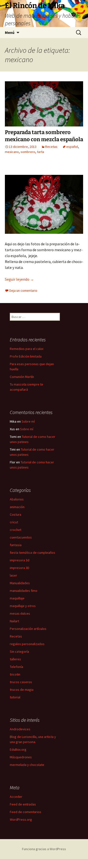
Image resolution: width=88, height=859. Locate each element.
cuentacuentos (21, 537)
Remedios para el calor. (27, 348)
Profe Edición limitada (26, 356)
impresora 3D (19, 568)
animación (17, 507)
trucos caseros (21, 682)
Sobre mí (28, 421)
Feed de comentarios (25, 812)
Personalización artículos (28, 628)
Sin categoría (19, 651)
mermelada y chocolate (27, 764)
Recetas (51, 146)
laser (13, 575)
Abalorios (17, 499)
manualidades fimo (23, 590)
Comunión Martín (22, 376)
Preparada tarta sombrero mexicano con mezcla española (44, 136)
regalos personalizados (27, 644)
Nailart (14, 621)
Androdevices (20, 729)
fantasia (16, 545)
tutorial (15, 697)
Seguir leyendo (19, 279)
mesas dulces (20, 613)
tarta (40, 152)
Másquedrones (21, 757)
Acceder (16, 796)
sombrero (28, 152)
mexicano (12, 152)
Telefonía (16, 667)
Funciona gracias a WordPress (44, 849)
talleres (15, 659)
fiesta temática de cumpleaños (32, 552)
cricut (14, 522)
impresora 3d (19, 560)
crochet (15, 529)
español (72, 146)
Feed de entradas (23, 804)
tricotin (15, 674)
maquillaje (17, 598)
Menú (9, 32)
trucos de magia (21, 689)
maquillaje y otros (23, 606)
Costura (15, 514)
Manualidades (20, 583)
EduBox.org (18, 749)
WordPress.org (21, 819)
